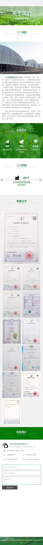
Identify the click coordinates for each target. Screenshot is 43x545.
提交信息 (10, 487)
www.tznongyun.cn (32, 459)
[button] (2, 180)
